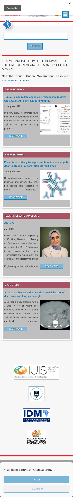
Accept (36, 479)
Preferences (36, 488)
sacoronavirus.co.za (15, 80)
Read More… (17, 136)
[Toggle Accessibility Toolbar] (8, 24)
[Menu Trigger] (65, 14)
